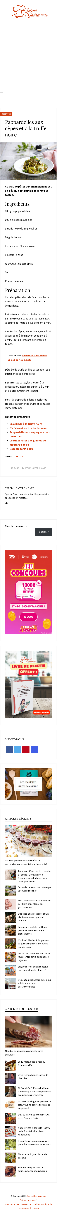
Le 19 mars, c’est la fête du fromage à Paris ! (31, 1063)
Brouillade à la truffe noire (26, 424)
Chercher (43, 531)
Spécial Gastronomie (35, 468)
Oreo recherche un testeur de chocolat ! (33, 1076)
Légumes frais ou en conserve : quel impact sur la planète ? (33, 968)
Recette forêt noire (21, 449)
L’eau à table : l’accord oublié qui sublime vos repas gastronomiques (34, 983)
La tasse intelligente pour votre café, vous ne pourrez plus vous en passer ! (34, 1105)
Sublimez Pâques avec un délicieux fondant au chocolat (33, 1169)
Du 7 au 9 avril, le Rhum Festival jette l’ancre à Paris (34, 1116)
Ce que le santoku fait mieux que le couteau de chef (34, 889)
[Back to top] (54, 1214)
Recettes (6, 114)
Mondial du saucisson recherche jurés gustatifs (24, 1052)
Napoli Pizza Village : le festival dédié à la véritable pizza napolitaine (34, 1131)
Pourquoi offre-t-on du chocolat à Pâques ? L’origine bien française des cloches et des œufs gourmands (34, 876)
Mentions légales (13, 1204)
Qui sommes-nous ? (28, 1200)
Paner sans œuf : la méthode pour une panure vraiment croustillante (32, 930)
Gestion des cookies (30, 1204)
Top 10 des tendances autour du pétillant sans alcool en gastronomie (34, 904)
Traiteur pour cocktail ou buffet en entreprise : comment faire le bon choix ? (26, 862)
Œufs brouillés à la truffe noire (28, 428)
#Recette (21, 456)
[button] (1, 93)
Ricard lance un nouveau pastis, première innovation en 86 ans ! (34, 1142)
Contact (35, 1208)
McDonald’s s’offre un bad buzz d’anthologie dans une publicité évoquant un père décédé (34, 1091)
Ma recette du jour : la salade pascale (32, 1156)
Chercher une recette (16, 526)
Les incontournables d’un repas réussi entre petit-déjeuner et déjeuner (34, 957)
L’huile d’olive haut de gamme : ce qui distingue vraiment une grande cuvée (34, 943)
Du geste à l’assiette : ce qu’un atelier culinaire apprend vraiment (33, 917)
